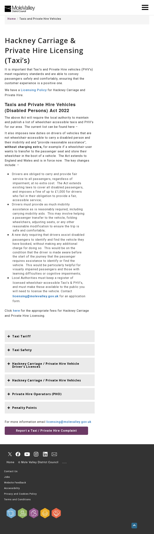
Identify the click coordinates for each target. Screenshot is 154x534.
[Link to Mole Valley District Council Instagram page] (36, 454)
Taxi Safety (22, 350)
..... (64, 462)
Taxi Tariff (21, 336)
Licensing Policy (34, 90)
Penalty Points (24, 408)
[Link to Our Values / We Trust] (22, 513)
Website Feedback (15, 482)
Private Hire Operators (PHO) (37, 394)
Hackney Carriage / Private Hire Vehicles (46, 380)
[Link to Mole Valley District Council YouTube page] (27, 454)
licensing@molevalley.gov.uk (68, 422)
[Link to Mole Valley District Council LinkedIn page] (45, 454)
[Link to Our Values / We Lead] (33, 513)
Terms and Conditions (17, 499)
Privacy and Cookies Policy (20, 494)
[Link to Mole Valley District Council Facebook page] (18, 454)
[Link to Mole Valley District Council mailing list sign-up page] (54, 454)
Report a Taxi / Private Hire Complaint (46, 430)
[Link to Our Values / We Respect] (56, 513)
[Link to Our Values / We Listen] (11, 513)
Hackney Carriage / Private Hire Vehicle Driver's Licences (45, 365)
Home (12, 18)
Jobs (7, 477)
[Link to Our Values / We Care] (45, 513)
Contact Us (11, 471)
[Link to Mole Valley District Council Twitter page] (9, 454)
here (16, 310)
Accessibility (12, 488)
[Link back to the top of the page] (134, 525)
